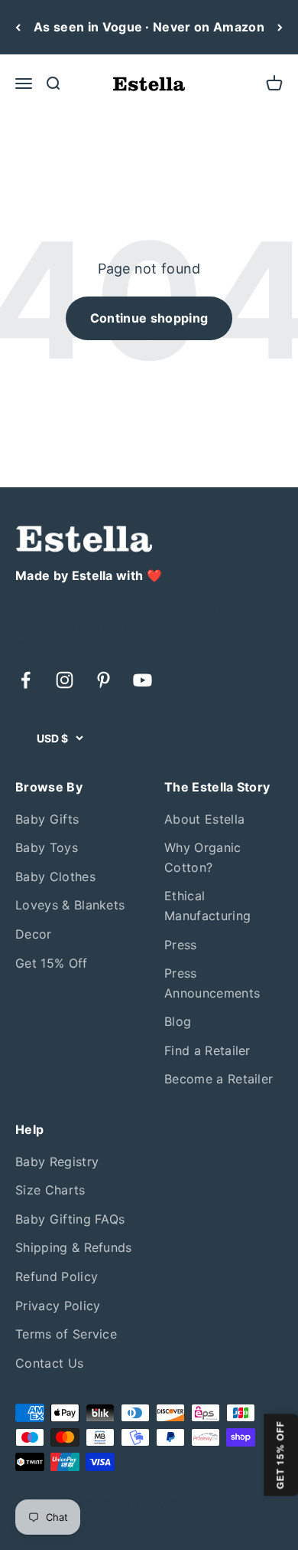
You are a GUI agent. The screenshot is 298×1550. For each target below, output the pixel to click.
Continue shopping (149, 318)
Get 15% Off (51, 963)
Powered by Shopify (155, 1503)
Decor (33, 934)
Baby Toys (46, 847)
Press (180, 944)
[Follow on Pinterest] (103, 680)
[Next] (280, 27)
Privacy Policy (57, 1305)
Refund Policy (56, 1276)
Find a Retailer (207, 1050)
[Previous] (18, 27)
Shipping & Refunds (73, 1247)
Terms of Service (66, 1334)
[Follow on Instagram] (64, 680)
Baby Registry (57, 1161)
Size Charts (50, 1190)
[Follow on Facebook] (25, 680)
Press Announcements (212, 983)
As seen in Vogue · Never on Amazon (149, 26)
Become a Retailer (218, 1078)
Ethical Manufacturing (207, 905)
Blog (177, 1021)
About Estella (204, 819)
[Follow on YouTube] (142, 680)
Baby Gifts (47, 819)
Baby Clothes (55, 876)
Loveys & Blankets (70, 905)
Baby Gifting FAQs (70, 1219)
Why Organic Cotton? (202, 857)
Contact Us (49, 1363)
